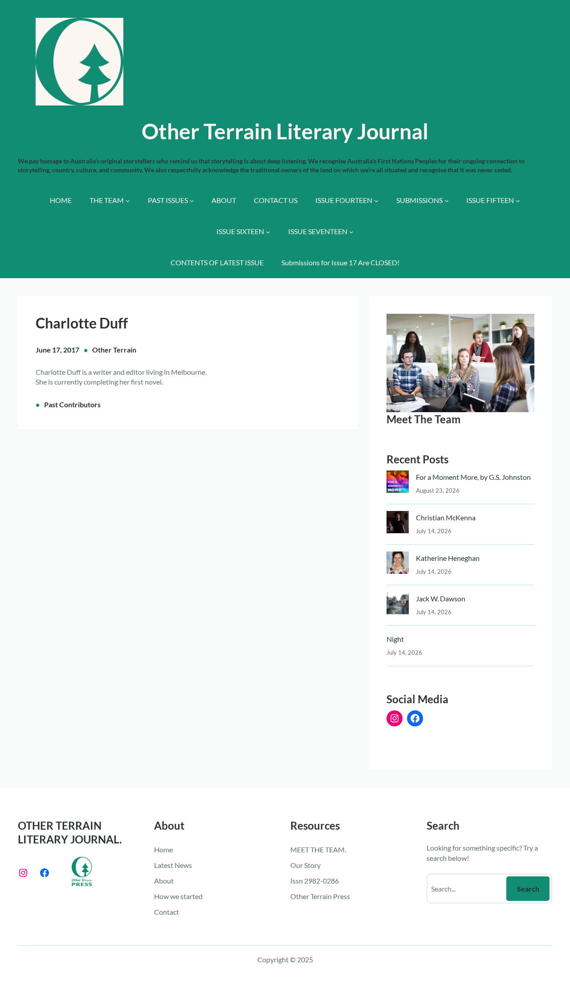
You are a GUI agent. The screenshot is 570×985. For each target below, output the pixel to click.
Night (395, 639)
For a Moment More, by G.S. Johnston (473, 477)
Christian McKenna (446, 517)
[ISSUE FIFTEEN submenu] (518, 201)
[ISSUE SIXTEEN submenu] (268, 232)
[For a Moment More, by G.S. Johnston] (398, 483)
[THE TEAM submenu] (128, 201)
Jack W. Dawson (440, 598)
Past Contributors (72, 404)
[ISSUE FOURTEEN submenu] (376, 201)
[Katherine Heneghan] (398, 564)
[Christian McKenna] (398, 524)
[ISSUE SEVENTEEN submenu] (351, 232)
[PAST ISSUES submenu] (192, 201)
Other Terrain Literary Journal (285, 131)
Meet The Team (423, 419)
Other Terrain (114, 349)
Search (528, 888)
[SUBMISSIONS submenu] (446, 201)
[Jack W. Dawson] (398, 605)
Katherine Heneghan (448, 558)
